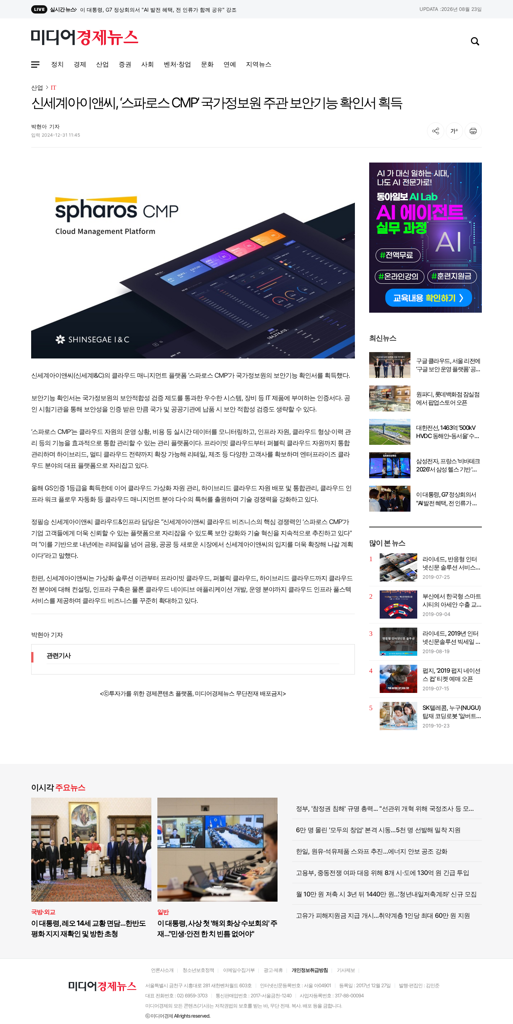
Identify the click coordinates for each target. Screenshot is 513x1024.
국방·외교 (43, 912)
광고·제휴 (273, 970)
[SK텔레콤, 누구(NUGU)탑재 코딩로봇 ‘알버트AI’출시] (398, 716)
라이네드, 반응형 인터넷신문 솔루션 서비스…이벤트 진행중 (451, 563)
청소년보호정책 (198, 970)
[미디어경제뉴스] (84, 39)
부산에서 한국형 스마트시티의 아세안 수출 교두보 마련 (451, 600)
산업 (37, 87)
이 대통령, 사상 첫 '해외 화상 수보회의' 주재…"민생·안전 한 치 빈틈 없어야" (217, 928)
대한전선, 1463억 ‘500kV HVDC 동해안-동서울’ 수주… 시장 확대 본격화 (445, 432)
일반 (163, 912)
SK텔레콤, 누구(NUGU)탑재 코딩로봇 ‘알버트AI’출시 (451, 712)
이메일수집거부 (239, 970)
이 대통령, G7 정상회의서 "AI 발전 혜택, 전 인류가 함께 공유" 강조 (446, 499)
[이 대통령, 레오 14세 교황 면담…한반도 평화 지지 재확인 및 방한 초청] (91, 850)
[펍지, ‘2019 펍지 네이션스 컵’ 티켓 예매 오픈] (398, 679)
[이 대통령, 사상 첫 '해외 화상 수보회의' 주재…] (217, 850)
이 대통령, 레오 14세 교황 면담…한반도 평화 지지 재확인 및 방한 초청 (88, 928)
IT (53, 87)
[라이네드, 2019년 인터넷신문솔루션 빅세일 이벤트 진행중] (398, 642)
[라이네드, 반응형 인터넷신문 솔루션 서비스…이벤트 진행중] (398, 567)
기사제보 (346, 970)
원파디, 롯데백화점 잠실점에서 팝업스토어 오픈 (447, 398)
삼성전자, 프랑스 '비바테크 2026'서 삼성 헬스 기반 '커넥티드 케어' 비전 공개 (168, 9)
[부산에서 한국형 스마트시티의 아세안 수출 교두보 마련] (398, 604)
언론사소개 (162, 970)
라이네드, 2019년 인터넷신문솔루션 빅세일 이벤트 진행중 (451, 637)
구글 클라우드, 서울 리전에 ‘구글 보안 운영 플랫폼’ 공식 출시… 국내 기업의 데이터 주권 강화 (448, 365)
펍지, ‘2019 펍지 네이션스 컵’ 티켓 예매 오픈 (451, 674)
